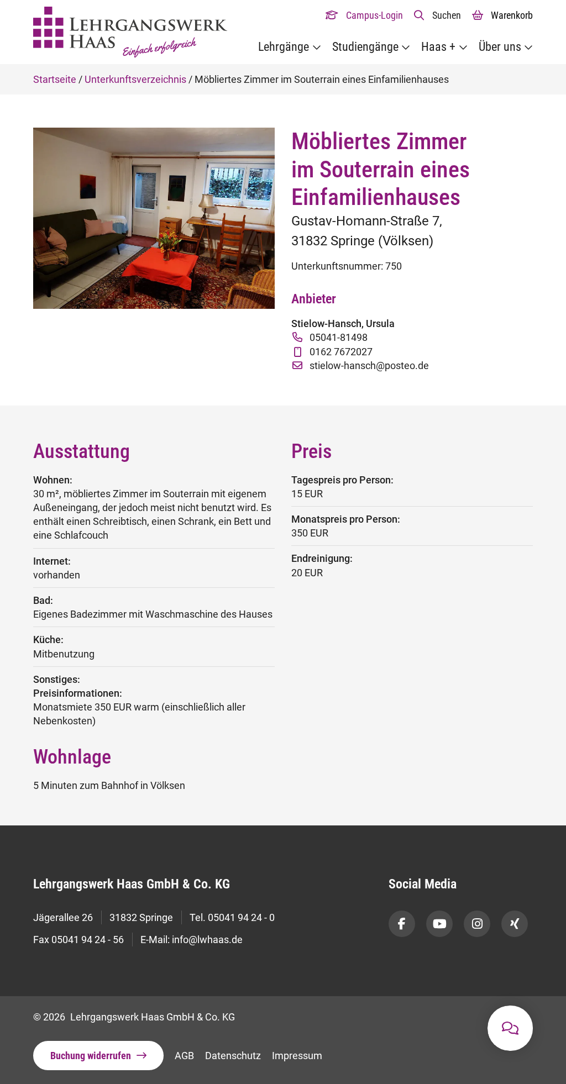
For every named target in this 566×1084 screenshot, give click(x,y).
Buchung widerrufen (90, 1055)
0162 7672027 (341, 351)
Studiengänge (365, 47)
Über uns (500, 47)
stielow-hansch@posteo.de (369, 365)
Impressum (297, 1055)
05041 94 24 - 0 (241, 917)
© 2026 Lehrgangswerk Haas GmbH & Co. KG (134, 1017)
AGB (184, 1055)
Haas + (438, 47)
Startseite (54, 79)
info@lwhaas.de (207, 939)
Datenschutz (233, 1055)
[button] (437, 15)
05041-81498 (339, 337)
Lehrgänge (283, 47)
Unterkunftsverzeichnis (135, 79)
